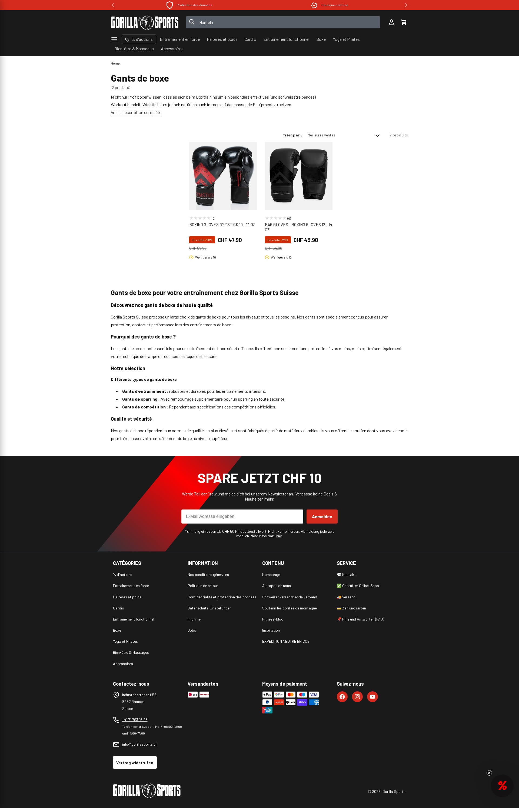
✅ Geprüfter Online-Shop (358, 585)
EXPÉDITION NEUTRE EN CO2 (286, 641)
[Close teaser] (489, 773)
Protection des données (194, 5)
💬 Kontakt (346, 574)
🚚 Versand (346, 597)
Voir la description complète (136, 112)
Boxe (117, 630)
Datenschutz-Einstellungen (209, 608)
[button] (403, 22)
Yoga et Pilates (125, 641)
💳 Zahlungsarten (351, 608)
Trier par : (292, 135)
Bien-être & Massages (131, 652)
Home (115, 63)
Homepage (271, 574)
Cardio (118, 608)
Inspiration (271, 630)
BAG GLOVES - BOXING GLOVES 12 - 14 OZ (298, 227)
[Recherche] (192, 22)
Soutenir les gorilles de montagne (289, 608)
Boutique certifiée (334, 5)
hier (279, 536)
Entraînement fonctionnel (133, 619)
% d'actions (122, 574)
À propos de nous (276, 585)
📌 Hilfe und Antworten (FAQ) (360, 619)
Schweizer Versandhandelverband (289, 597)
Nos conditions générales (208, 574)
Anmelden (322, 516)
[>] (406, 5)
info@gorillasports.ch (139, 744)
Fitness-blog (272, 619)
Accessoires (123, 663)
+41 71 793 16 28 (135, 719)
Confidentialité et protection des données (222, 597)
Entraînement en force (131, 585)
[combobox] (283, 22)
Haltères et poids (127, 597)
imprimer (195, 619)
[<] (113, 5)
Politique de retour (203, 585)
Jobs (192, 630)
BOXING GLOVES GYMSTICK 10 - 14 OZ (222, 224)
